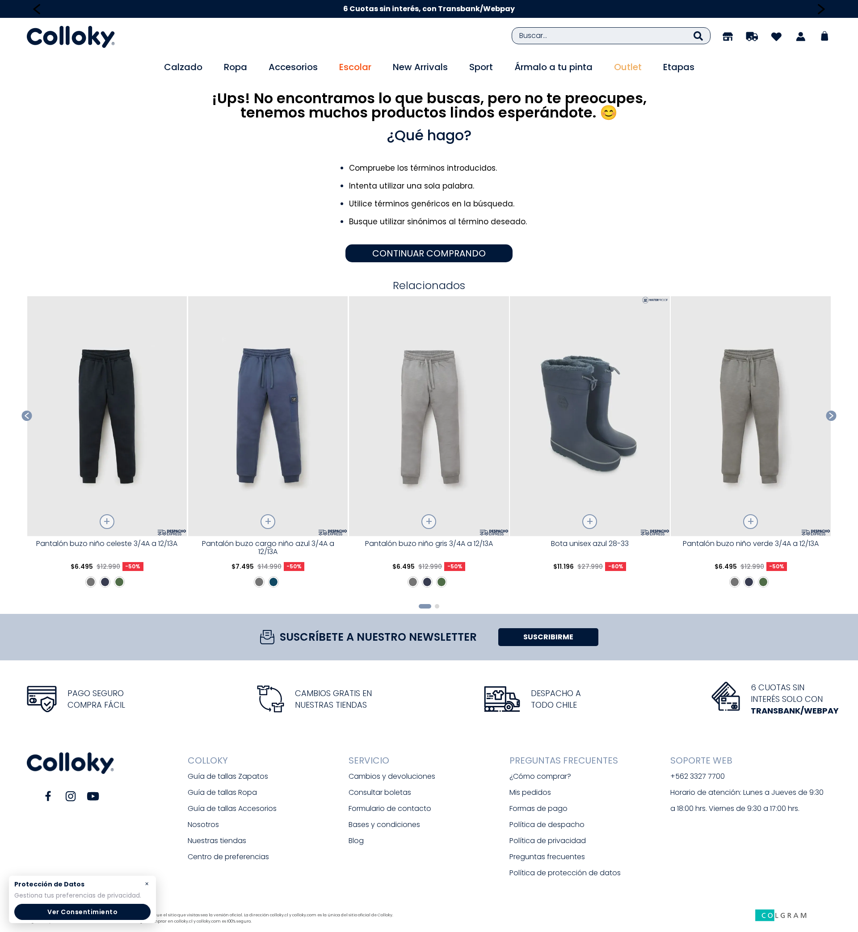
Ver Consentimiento (82, 911)
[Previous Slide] (37, 9)
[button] (425, 606)
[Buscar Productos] (698, 36)
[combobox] (611, 35)
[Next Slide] (821, 9)
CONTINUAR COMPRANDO (429, 253)
